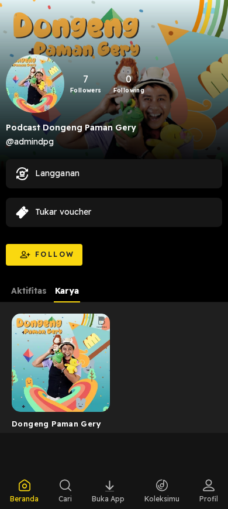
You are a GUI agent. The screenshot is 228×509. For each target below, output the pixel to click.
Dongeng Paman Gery (56, 423)
